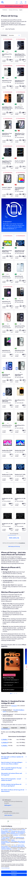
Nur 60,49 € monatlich (8, 689)
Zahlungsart (7, 805)
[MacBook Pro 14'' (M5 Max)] (20, 495)
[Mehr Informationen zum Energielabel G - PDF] (15, 158)
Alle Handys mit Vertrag (14, 546)
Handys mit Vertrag (13, 10)
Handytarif (14, 705)
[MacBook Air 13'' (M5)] (7, 470)
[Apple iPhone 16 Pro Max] (20, 422)
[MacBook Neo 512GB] (20, 446)
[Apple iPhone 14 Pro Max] (20, 396)
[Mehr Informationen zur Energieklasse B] (3, 372)
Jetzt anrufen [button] (8, 815)
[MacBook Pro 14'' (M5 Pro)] (7, 495)
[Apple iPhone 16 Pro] (7, 422)
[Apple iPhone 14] (7, 346)
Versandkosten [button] (22, 543)
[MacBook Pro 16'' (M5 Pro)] (7, 520)
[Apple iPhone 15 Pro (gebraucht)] (7, 396)
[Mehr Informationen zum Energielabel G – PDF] (3, 185)
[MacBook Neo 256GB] (7, 446)
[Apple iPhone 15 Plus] (20, 346)
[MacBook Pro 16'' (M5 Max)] (20, 520)
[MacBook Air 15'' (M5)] (20, 470)
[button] (22, 6)
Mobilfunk (5, 10)
